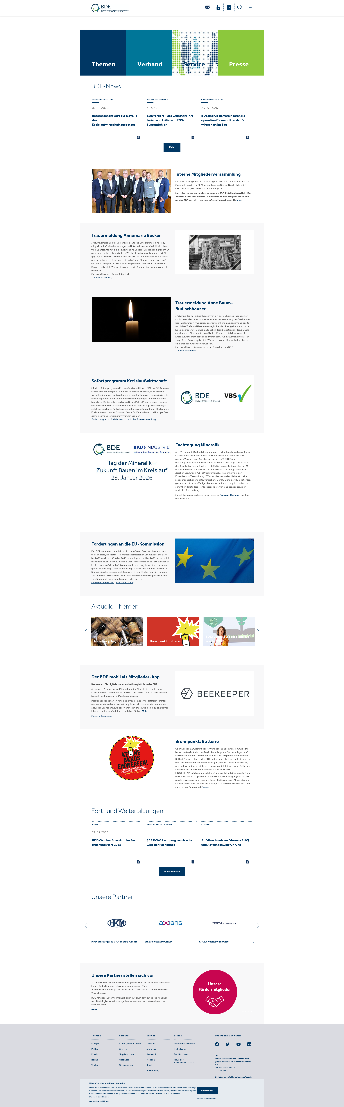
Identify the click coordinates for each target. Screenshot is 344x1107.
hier (238, 200)
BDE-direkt (180, 1048)
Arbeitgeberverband (130, 1043)
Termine (150, 1043)
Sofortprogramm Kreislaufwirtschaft (111, 419)
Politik (94, 1048)
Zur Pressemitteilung (144, 419)
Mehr (172, 147)
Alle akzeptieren (207, 1090)
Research (151, 1054)
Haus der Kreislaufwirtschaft (184, 1061)
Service (150, 1035)
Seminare (151, 1048)
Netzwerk (124, 1059)
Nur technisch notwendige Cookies (206, 1098)
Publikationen (181, 1054)
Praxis (94, 1054)
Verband (124, 1035)
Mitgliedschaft (126, 1054)
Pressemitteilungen (184, 1043)
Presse (178, 1035)
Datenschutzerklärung (99, 1101)
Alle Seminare (172, 871)
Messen (150, 1059)
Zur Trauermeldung (101, 277)
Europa (95, 1043)
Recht (94, 1059)
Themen (96, 1035)
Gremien (123, 1048)
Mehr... (205, 786)
